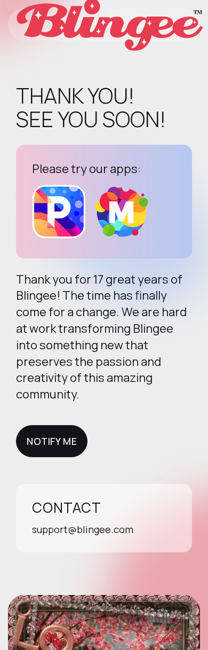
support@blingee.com (82, 529)
